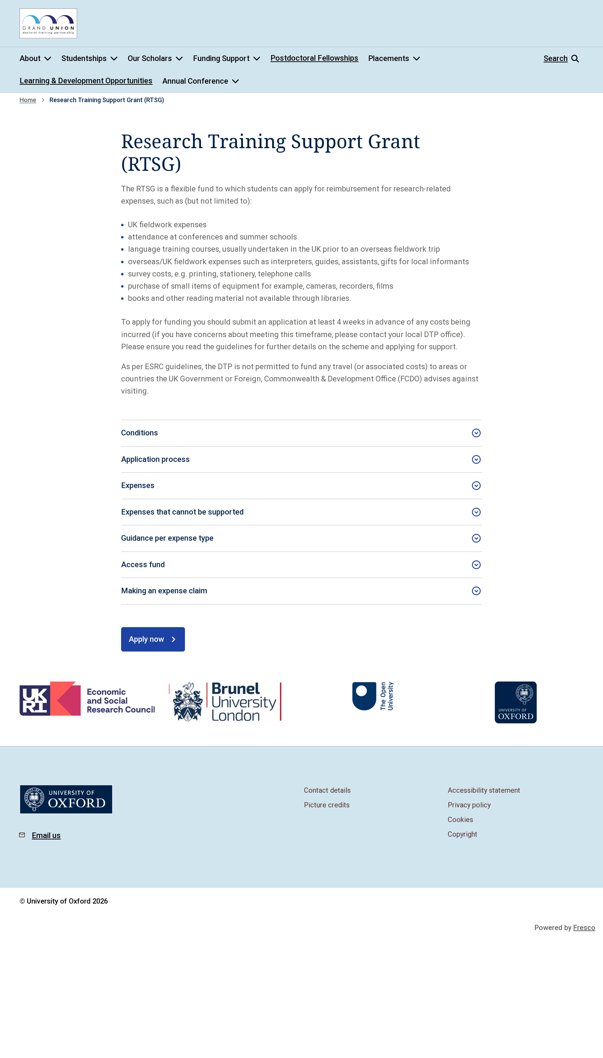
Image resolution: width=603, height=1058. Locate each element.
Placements (388, 58)
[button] (563, 58)
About (30, 58)
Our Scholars (150, 58)
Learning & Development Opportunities (86, 80)
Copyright (462, 834)
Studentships (84, 58)
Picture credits (327, 805)
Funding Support (221, 58)
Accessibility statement (484, 790)
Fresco (584, 927)
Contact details (327, 790)
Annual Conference (195, 81)
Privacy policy (469, 805)
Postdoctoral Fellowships (314, 58)
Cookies (460, 819)
